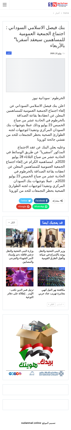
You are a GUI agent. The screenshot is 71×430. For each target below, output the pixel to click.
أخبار (9, 53)
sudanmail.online (31, 423)
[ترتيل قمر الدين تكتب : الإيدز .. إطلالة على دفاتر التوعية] (19, 276)
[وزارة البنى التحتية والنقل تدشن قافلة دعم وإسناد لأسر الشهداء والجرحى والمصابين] (19, 238)
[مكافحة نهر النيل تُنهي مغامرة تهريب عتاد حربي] (51, 276)
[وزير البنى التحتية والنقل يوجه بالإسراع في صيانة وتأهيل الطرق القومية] (51, 238)
